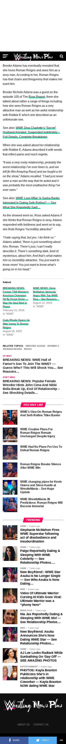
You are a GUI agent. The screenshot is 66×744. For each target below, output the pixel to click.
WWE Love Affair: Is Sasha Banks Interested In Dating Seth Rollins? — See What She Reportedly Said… (31, 203)
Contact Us (41, 724)
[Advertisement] (33, 26)
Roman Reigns (13, 349)
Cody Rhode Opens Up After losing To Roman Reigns (16, 324)
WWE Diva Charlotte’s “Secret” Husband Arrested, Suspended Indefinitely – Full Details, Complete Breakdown (31, 132)
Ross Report (37, 96)
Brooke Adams (36, 346)
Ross (28, 349)
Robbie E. (54, 346)
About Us (23, 724)
